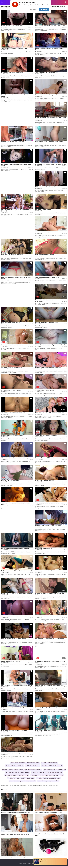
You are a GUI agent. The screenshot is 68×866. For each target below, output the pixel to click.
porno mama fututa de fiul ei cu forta (52, 765)
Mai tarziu (33, 9)
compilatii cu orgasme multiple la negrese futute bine (47, 772)
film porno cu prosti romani (49, 762)
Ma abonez (44, 9)
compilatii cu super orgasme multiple (48, 781)
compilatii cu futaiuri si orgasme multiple (17, 772)
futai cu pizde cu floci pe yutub (14, 765)
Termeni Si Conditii (32, 863)
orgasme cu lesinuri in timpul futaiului (55, 769)
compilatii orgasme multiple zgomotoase (48, 778)
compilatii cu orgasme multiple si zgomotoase (21, 778)
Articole (20, 863)
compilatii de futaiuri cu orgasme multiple (17, 775)
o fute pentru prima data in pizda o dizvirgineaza (25, 762)
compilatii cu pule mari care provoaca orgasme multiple (47, 775)
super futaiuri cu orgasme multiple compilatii (22, 781)
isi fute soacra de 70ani (32, 765)
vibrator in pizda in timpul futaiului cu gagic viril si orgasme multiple (22, 769)
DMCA (24, 863)
